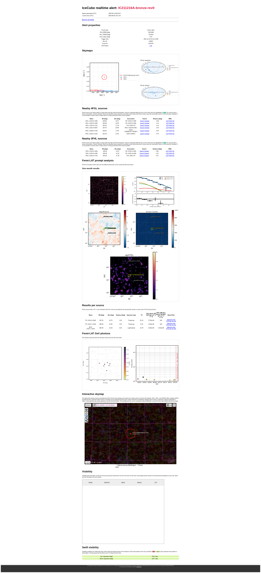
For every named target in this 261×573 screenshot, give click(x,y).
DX (173, 121)
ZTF (156, 482)
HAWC (91, 482)
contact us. (139, 566)
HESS (123, 482)
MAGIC (139, 482)
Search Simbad (144, 121)
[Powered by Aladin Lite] (171, 461)
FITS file (168, 321)
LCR (167, 121)
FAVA (170, 121)
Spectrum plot (171, 319)
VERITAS (107, 482)
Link (151, 46)
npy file (174, 321)
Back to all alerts (88, 20)
